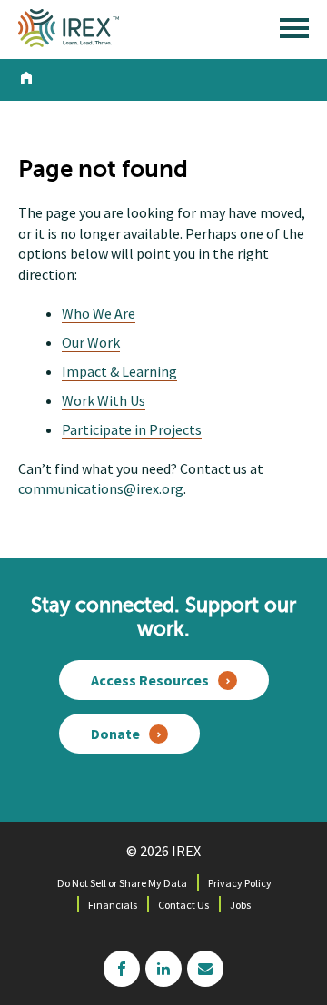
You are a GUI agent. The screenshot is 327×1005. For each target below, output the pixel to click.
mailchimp (205, 969)
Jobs (240, 904)
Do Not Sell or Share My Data (122, 883)
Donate (115, 733)
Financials (112, 904)
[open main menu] (294, 32)
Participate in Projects (132, 429)
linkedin (163, 969)
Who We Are (98, 313)
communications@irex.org (100, 488)
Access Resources (150, 680)
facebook (122, 969)
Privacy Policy (240, 883)
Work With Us (103, 400)
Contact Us (183, 904)
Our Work (91, 342)
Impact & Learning (119, 371)
